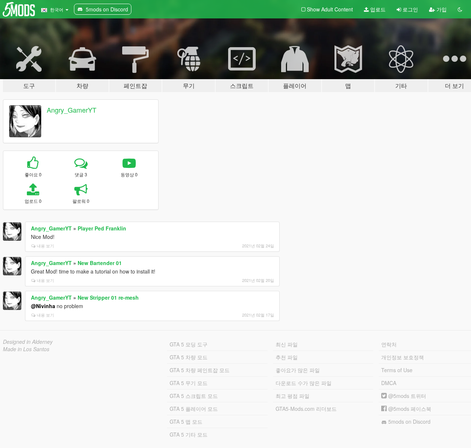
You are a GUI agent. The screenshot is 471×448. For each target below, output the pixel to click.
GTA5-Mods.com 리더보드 (306, 408)
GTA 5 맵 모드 (186, 421)
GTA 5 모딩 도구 (189, 344)
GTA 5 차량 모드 (189, 357)
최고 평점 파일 (292, 395)
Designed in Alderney (28, 341)
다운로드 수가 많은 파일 (304, 383)
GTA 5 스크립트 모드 (194, 395)
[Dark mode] (460, 9)
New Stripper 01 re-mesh (108, 297)
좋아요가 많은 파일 (298, 370)
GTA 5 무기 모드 (189, 383)
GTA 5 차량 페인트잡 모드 (200, 370)
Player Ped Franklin (102, 228)
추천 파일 (287, 357)
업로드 (377, 9)
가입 (441, 9)
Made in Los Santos (26, 349)
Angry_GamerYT (71, 109)
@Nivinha (43, 306)
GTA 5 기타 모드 (189, 434)
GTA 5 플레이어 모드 (194, 408)
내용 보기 (45, 245)
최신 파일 (287, 344)
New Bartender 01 (100, 263)
